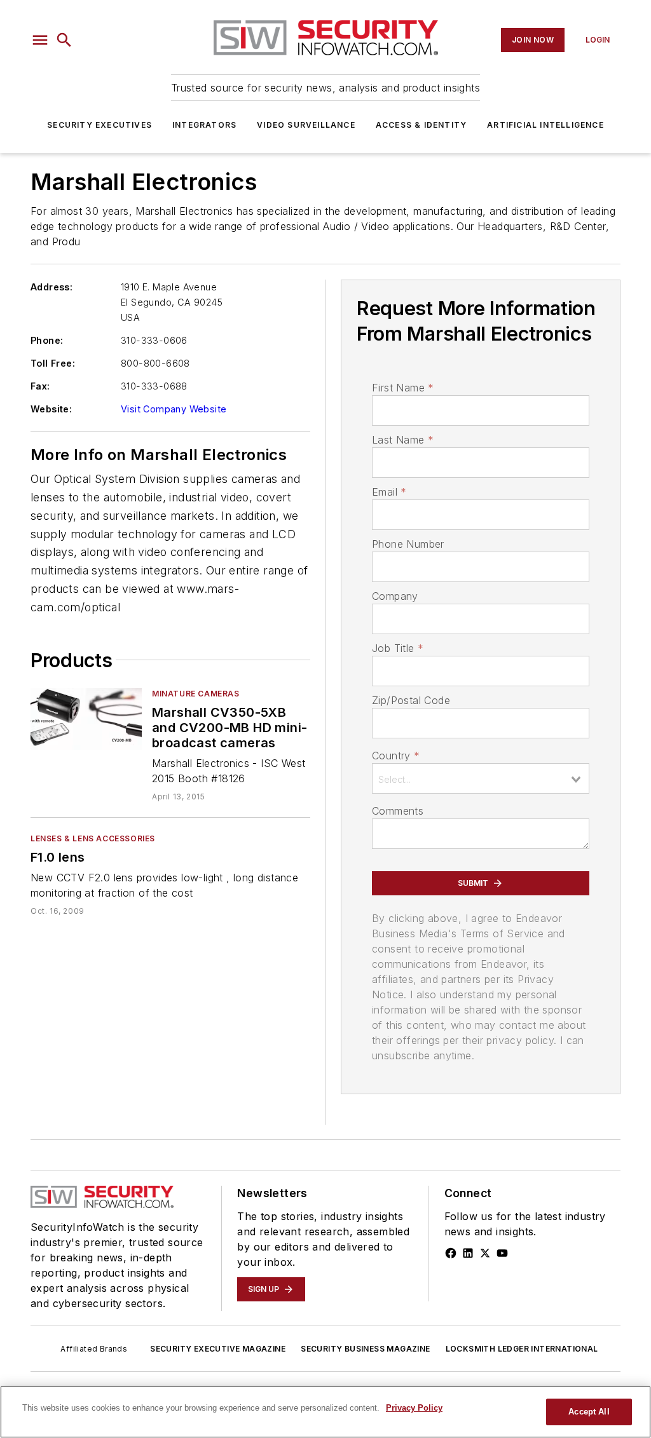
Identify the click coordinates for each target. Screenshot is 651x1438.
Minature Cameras (196, 693)
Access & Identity (421, 125)
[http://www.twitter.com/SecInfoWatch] (485, 1253)
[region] (325, 1412)
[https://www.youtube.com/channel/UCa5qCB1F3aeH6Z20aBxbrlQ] (502, 1253)
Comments (397, 810)
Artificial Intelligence (545, 125)
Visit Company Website (173, 409)
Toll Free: (53, 363)
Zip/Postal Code (411, 700)
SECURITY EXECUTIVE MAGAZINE (217, 1348)
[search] (64, 40)
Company (395, 596)
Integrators (204, 125)
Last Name (403, 439)
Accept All (588, 1411)
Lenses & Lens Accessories (93, 838)
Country (396, 755)
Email (389, 491)
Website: (51, 409)
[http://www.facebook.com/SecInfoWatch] (450, 1253)
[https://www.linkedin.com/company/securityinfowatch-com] (468, 1253)
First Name (403, 387)
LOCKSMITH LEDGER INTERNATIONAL (522, 1348)
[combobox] (480, 778)
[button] (40, 40)
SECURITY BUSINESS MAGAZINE (365, 1348)
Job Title (397, 648)
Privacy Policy (414, 1408)
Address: (51, 286)
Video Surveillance (306, 125)
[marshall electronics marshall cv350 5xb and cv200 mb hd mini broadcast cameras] (86, 719)
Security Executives (99, 125)
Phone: (47, 340)
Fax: (40, 386)
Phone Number (408, 544)
